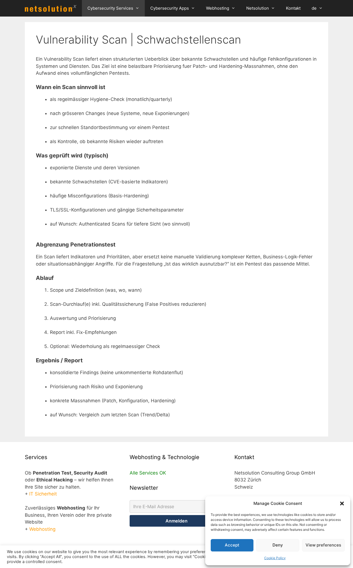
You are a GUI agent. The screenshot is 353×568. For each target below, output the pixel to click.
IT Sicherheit (43, 494)
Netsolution (257, 8)
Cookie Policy (275, 558)
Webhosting (217, 8)
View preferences (323, 545)
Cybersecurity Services (110, 8)
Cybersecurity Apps (169, 8)
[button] (342, 503)
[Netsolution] (52, 8)
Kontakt (293, 8)
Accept (232, 545)
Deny (277, 545)
